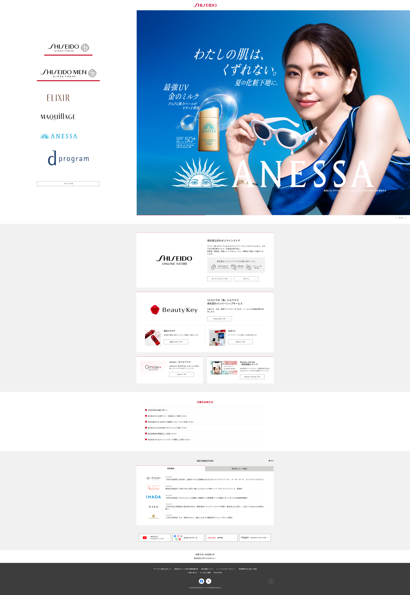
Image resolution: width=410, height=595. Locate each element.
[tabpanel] (205, 498)
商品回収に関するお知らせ (204, 558)
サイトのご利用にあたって (162, 569)
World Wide (218, 572)
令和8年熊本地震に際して (158, 410)
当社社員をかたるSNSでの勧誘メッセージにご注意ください (171, 422)
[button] (397, 217)
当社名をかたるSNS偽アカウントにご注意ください (167, 428)
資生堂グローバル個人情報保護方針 (186, 569)
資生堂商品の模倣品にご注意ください (162, 434)
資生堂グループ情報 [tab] (239, 469)
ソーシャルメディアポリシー (226, 569)
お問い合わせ (192, 572)
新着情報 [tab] (170, 468)
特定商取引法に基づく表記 (248, 569)
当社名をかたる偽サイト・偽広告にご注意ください (167, 416)
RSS (272, 461)
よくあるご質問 (205, 572)
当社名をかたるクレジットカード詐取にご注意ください (169, 440)
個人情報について (207, 569)
